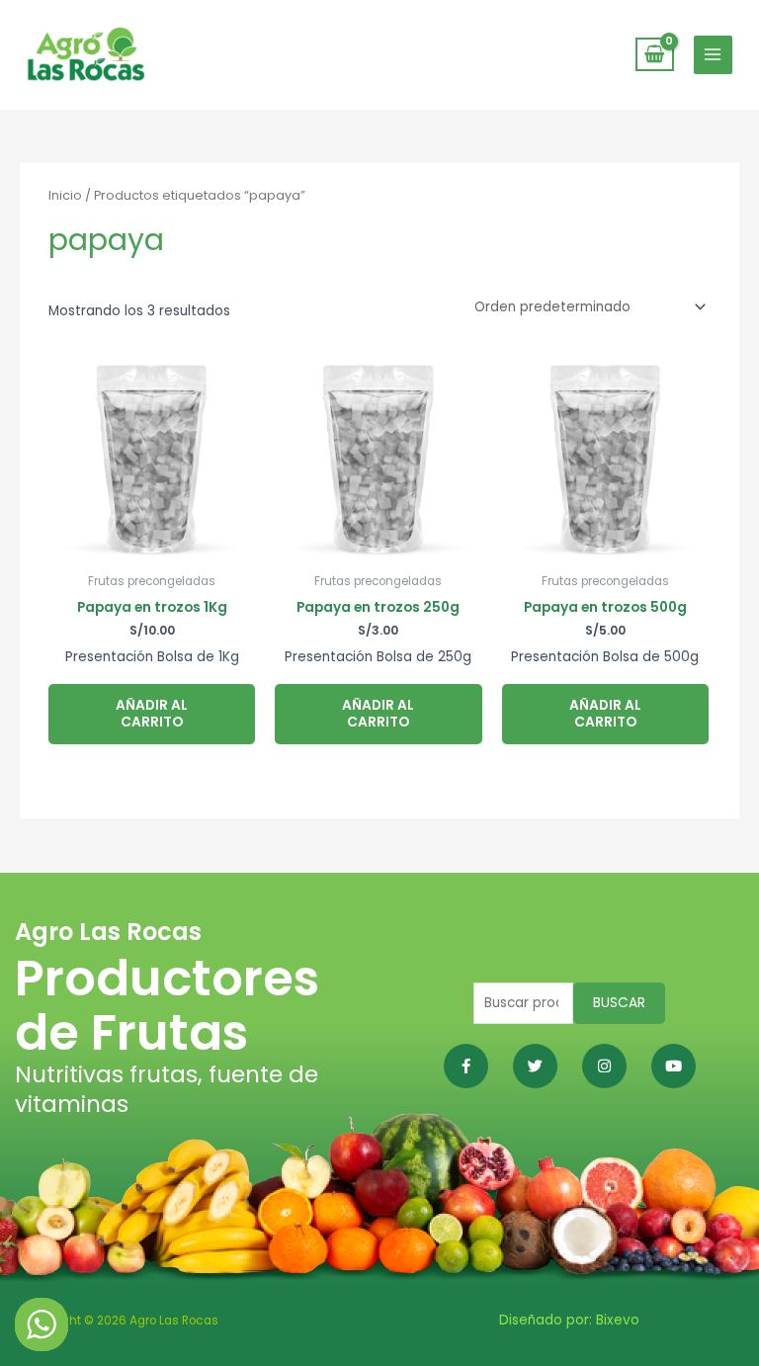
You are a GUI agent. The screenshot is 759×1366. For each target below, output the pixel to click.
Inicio (65, 195)
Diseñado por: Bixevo (569, 1320)
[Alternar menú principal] (713, 55)
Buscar (619, 1002)
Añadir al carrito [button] (152, 714)
